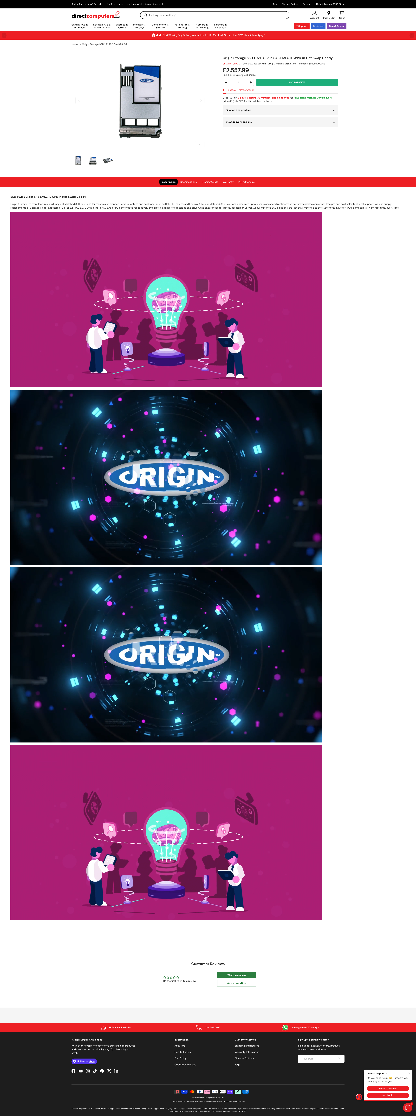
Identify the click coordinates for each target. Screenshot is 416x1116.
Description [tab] (169, 182)
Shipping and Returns (247, 1045)
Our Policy (180, 1058)
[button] (342, 15)
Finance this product (238, 110)
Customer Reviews (185, 1064)
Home (75, 44)
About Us (180, 1045)
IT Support (302, 26)
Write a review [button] (236, 975)
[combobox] (214, 15)
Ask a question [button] (236, 983)
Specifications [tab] (188, 182)
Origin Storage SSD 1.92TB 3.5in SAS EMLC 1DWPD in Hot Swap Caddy (106, 44)
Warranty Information (247, 1052)
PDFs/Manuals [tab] (246, 182)
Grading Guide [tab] (210, 182)
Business (318, 26)
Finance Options (290, 4)
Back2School (336, 26)
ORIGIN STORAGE (231, 63)
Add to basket (297, 82)
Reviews (307, 4)
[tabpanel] (208, 558)
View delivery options (239, 122)
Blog (275, 4)
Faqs (237, 1064)
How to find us (183, 1052)
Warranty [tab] (228, 182)
